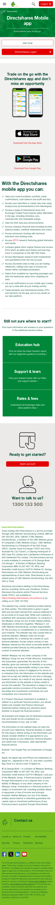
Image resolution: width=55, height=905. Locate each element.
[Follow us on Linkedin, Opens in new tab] (17, 854)
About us (17, 836)
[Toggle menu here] (4, 3)
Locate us (6, 836)
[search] (34, 4)
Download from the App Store (27, 143)
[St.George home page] (13, 4)
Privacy (16, 843)
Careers (27, 836)
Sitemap (39, 843)
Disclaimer (28, 843)
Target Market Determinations (22, 884)
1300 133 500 (27, 504)
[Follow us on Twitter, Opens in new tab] (11, 854)
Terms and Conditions (37, 881)
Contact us (23, 821)
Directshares (12, 11)
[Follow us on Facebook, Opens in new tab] (4, 854)
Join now (27, 42)
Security (6, 843)
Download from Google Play (27, 168)
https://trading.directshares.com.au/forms (22, 598)
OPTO (15, 240)
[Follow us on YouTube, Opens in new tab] (24, 854)
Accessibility (41, 836)
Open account (27, 463)
